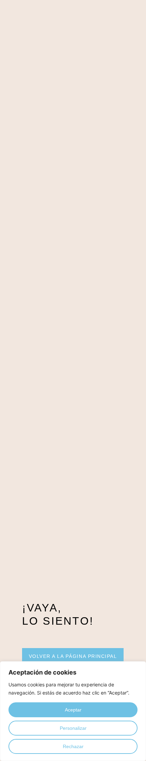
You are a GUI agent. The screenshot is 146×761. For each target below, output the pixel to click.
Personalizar (73, 728)
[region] (73, 711)
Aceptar (73, 710)
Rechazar (73, 746)
